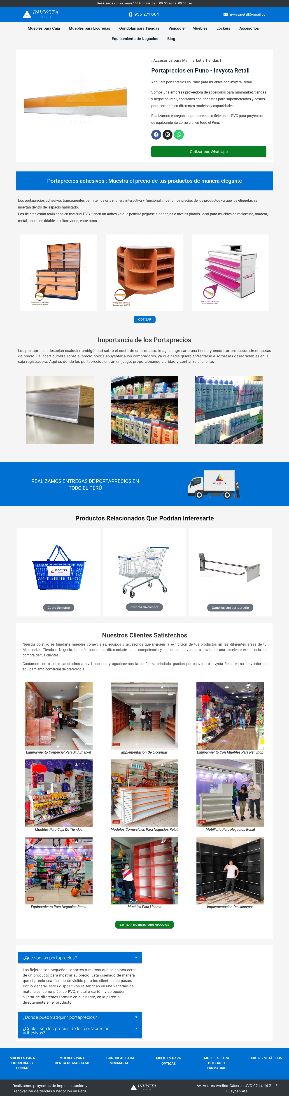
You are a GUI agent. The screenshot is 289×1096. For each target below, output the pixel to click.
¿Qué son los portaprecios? (50, 957)
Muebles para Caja (44, 28)
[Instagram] (167, 135)
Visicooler (177, 28)
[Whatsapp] (179, 135)
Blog (171, 38)
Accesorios (249, 28)
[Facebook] (156, 135)
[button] (44, 28)
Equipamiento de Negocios (135, 38)
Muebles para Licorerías (89, 28)
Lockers (223, 28)
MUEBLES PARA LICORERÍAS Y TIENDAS (22, 1063)
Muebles (200, 28)
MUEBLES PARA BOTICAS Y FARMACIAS (216, 1063)
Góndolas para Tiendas (139, 28)
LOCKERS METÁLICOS (265, 1058)
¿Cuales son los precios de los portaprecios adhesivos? (66, 1030)
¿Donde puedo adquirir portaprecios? (60, 1017)
